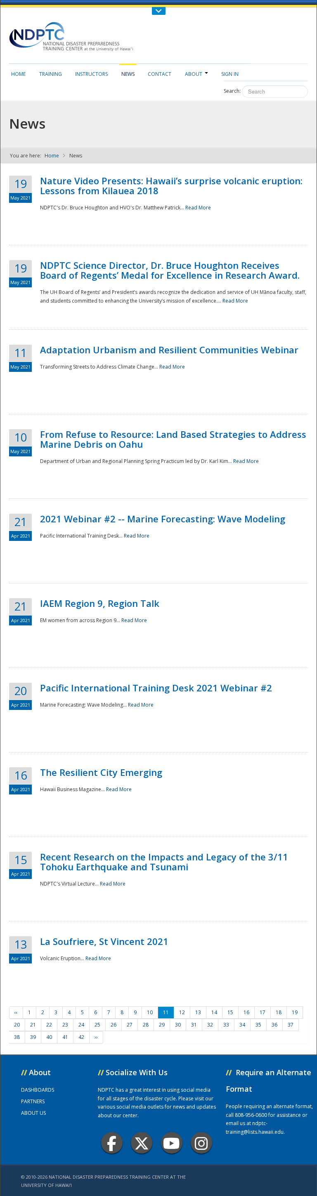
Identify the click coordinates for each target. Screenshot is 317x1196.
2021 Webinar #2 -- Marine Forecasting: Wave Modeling (162, 518)
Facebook (112, 1143)
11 (166, 1012)
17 (262, 1012)
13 (198, 1012)
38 (17, 1037)
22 (49, 1024)
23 (65, 1024)
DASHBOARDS (37, 1089)
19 (295, 1012)
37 (290, 1024)
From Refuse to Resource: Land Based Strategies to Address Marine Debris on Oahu (173, 439)
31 (194, 1024)
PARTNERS (33, 1101)
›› (96, 1037)
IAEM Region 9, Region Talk (99, 603)
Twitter (141, 1143)
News (128, 74)
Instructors (91, 74)
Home (18, 74)
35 (258, 1024)
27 (129, 1024)
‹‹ (16, 1012)
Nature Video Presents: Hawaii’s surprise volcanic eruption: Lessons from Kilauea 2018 (171, 185)
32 (210, 1024)
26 (113, 1024)
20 (17, 1024)
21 (33, 1024)
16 (246, 1012)
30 (178, 1024)
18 (279, 1012)
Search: (232, 90)
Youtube (171, 1143)
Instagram (201, 1143)
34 (242, 1024)
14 (214, 1012)
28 (146, 1024)
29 (162, 1024)
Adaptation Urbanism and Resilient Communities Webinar (169, 349)
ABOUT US (33, 1112)
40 (49, 1037)
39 (33, 1037)
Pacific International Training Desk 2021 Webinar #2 (156, 687)
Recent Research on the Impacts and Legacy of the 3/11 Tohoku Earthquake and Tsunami (164, 862)
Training (50, 74)
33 (226, 1024)
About (193, 74)
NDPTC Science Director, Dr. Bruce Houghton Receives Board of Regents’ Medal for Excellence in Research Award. (170, 270)
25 (97, 1024)
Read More (198, 207)
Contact (159, 74)
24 (81, 1024)
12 (182, 1012)
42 (81, 1037)
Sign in (230, 74)
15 (230, 1012)
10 (150, 1012)
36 (274, 1024)
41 (65, 1037)
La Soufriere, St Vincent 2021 (104, 941)
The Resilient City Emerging (101, 772)
